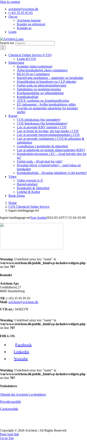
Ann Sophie (38, 217)
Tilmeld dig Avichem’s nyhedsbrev (23, 394)
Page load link (9, 434)
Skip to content (10, 2)
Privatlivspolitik (10, 401)
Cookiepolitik (9, 409)
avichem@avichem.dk (23, 302)
